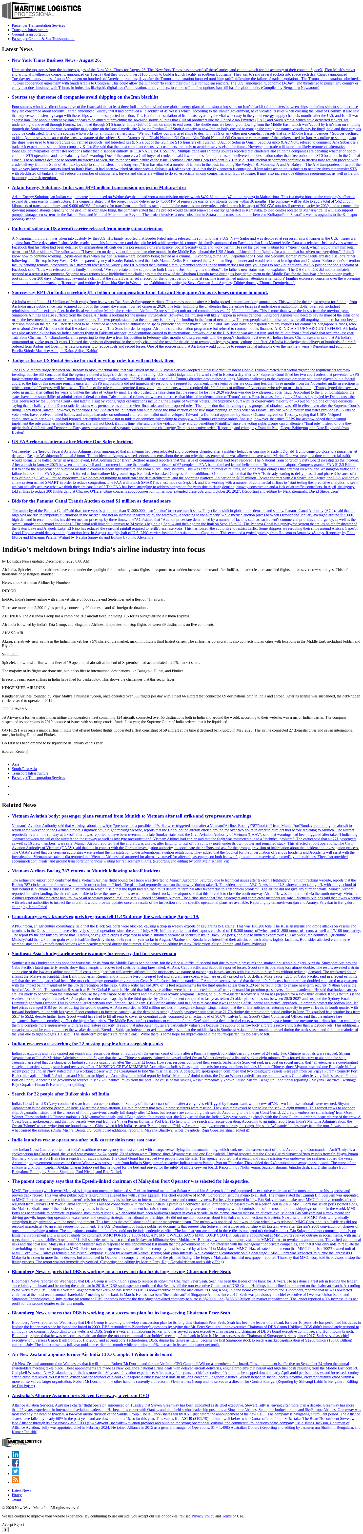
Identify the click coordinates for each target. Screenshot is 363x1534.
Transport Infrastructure (30, 30)
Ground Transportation (29, 34)
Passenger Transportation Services (38, 25)
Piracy (17, 1495)
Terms (16, 1499)
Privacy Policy (203, 1516)
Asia (15, 764)
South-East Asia (24, 769)
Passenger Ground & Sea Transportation (43, 39)
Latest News (21, 1490)
